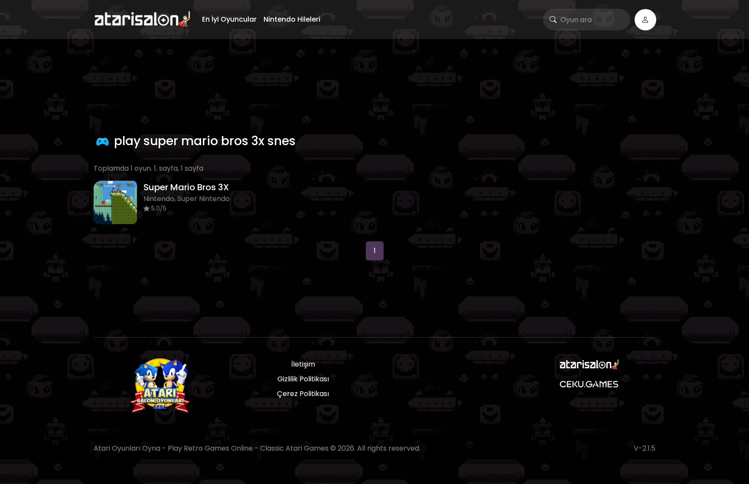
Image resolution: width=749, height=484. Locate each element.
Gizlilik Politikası (303, 379)
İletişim (303, 364)
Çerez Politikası (303, 394)
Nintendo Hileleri (292, 19)
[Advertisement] (374, 84)
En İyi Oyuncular (229, 19)
